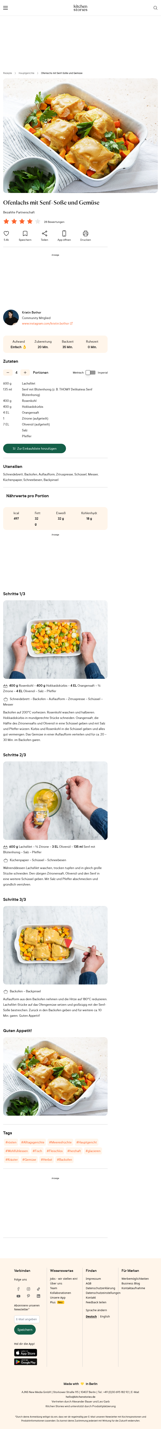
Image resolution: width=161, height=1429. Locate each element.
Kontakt (91, 1297)
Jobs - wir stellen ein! (64, 1278)
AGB (88, 1283)
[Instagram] (28, 1289)
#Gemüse (29, 1159)
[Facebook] (18, 1289)
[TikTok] (38, 1289)
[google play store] (28, 1362)
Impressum (93, 1278)
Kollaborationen (60, 1293)
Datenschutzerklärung (100, 1288)
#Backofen (64, 1159)
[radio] (6, 221)
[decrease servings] (8, 372)
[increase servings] (25, 372)
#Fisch (37, 1151)
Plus (56, 1302)
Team (53, 1288)
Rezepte (7, 73)
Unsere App (58, 1297)
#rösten (10, 1142)
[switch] (90, 373)
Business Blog (131, 1283)
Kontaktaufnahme (133, 1288)
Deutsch (91, 1316)
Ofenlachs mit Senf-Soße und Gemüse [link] (61, 73)
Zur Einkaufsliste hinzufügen (37, 448)
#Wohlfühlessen (16, 1151)
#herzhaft (74, 1151)
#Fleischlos (55, 1151)
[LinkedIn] (38, 1296)
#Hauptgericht (86, 1142)
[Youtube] (18, 1296)
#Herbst (46, 1159)
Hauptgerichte (26, 73)
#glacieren (93, 1151)
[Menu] (5, 8)
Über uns (56, 1283)
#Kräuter (11, 1159)
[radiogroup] (22, 222)
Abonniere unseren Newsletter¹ (27, 1307)
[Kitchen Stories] (80, 8)
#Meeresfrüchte (60, 1142)
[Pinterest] (28, 1296)
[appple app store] (28, 1353)
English (105, 1316)
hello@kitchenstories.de (80, 1397)
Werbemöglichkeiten (135, 1278)
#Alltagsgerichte (32, 1142)
